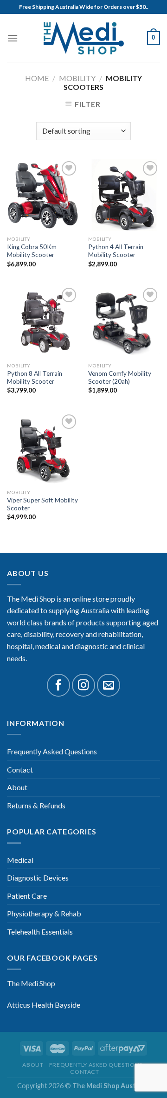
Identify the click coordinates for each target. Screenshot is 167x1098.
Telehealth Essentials (40, 931)
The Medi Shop (31, 983)
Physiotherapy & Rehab (44, 913)
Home (37, 78)
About (17, 787)
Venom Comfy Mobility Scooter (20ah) (119, 378)
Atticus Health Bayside (43, 1004)
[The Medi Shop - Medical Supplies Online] (83, 38)
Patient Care (27, 895)
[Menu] (12, 38)
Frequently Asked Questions (52, 751)
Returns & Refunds (36, 805)
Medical (20, 859)
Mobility (77, 78)
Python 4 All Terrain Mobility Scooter (115, 251)
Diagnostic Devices (38, 877)
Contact (20, 769)
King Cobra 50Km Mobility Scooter (32, 251)
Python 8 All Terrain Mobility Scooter (34, 378)
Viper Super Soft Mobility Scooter (42, 504)
